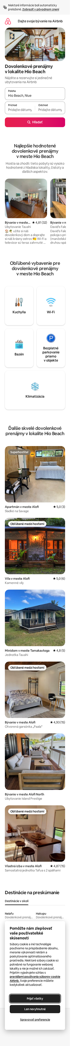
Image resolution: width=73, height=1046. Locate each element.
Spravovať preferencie (35, 1019)
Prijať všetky (35, 998)
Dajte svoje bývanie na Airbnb (40, 21)
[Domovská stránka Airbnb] (8, 21)
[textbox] (20, 109)
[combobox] (35, 95)
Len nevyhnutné (35, 1009)
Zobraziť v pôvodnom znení (40, 9)
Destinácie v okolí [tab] (16, 901)
